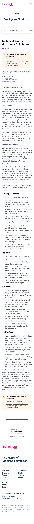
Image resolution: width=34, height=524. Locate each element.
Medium (21, 477)
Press (4, 485)
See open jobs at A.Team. (14, 59)
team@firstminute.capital (11, 498)
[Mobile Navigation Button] (31, 4)
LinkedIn (21, 475)
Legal (4, 487)
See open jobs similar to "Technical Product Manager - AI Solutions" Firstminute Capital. (17, 63)
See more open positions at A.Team (17, 419)
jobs (5, 31)
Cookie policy (21, 436)
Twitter (20, 473)
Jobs (4, 477)
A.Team (28, 102)
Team (4, 475)
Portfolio (5, 473)
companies (13, 31)
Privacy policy (12, 436)
